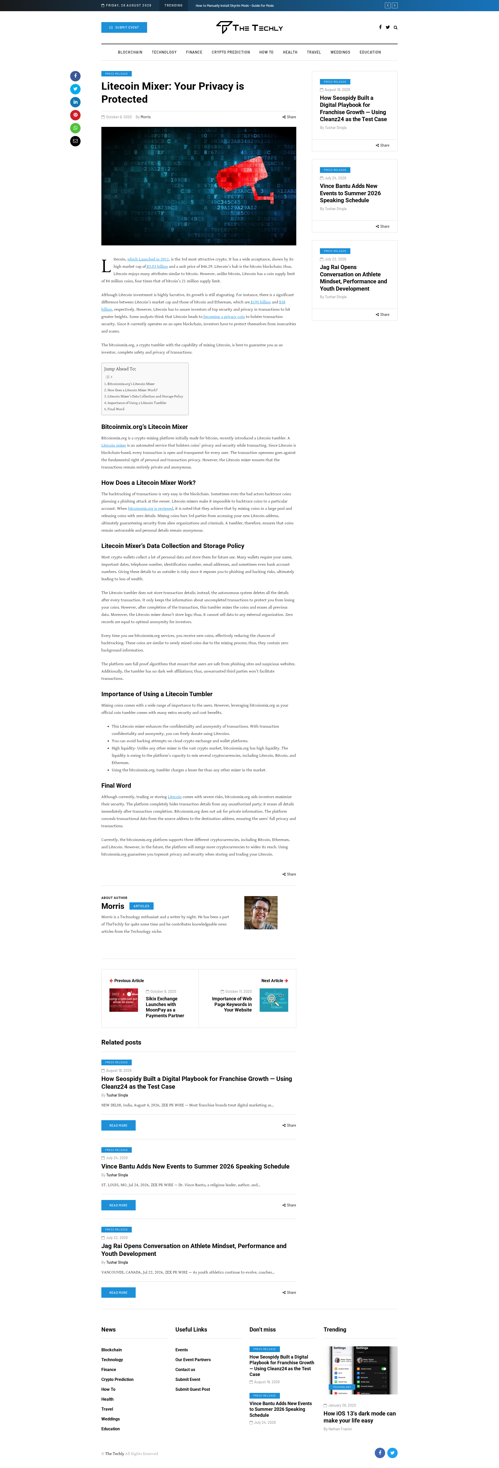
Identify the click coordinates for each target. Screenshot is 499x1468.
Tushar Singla (335, 127)
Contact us (185, 1369)
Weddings (340, 52)
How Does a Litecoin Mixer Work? (132, 390)
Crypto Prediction (231, 52)
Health (290, 52)
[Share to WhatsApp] (75, 128)
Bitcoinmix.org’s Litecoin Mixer (131, 384)
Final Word (116, 409)
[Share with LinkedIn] (75, 102)
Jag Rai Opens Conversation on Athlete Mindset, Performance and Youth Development (353, 278)
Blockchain (130, 52)
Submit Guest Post (192, 1389)
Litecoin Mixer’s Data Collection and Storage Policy (145, 396)
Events (181, 1349)
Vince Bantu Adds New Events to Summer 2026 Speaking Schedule (350, 193)
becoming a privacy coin (223, 316)
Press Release (116, 73)
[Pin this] (75, 115)
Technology (164, 52)
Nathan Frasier (376, 1436)
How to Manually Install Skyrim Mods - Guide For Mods (235, 5)
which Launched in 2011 (148, 259)
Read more (118, 1125)
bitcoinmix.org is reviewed (150, 508)
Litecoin (175, 796)
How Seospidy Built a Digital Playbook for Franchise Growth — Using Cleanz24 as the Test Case (353, 109)
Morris (146, 117)
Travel (314, 52)
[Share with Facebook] (75, 76)
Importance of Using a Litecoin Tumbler (137, 403)
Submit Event (127, 27)
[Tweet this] (75, 89)
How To (266, 52)
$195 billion (260, 302)
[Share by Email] (75, 141)
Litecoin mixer (113, 445)
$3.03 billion (157, 266)
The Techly (114, 1453)
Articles (141, 906)
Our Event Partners (193, 1359)
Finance (194, 52)
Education (370, 52)
